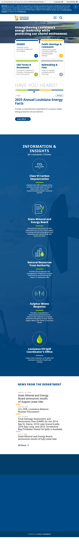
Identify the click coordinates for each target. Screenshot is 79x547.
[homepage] (21, 17)
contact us (50, 491)
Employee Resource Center (25, 514)
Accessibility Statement (49, 520)
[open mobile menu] (55, 17)
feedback (49, 495)
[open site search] (60, 17)
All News (22, 445)
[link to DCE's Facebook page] (47, 500)
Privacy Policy (45, 517)
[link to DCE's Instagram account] (54, 500)
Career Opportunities (23, 511)
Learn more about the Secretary (46, 468)
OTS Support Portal (47, 511)
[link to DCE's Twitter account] (58, 500)
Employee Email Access (24, 517)
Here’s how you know (36, 1)
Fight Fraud (44, 514)
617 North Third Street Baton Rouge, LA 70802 (23, 495)
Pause (60, 95)
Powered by (39, 534)
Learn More (21, 119)
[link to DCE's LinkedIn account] (50, 500)
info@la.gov (22, 11)
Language (57, 1)
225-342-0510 (21, 499)
